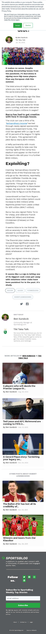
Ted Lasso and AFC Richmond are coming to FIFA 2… (22, 422)
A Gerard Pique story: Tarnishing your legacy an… (21, 458)
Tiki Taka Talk (20, 40)
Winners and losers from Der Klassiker (19, 539)
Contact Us (23, 622)
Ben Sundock (22, 37)
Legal (31, 622)
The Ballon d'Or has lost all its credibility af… (19, 505)
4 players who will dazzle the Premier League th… (19, 387)
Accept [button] (17, 25)
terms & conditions (23, 612)
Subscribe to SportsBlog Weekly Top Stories (19, 591)
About (15, 622)
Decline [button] (28, 25)
